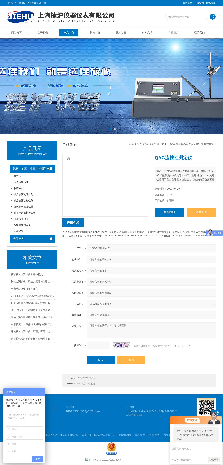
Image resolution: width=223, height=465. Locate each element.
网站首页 (16, 32)
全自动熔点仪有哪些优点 (24, 288)
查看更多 (18, 238)
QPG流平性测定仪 (85, 378)
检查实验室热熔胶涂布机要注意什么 (30, 303)
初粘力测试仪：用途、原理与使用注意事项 (33, 281)
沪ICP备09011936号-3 (103, 435)
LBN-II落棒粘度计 (85, 383)
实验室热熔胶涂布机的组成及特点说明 (31, 317)
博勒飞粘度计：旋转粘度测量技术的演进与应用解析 (33, 310)
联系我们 (211, 3)
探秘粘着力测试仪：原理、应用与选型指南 (33, 331)
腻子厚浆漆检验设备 (25, 212)
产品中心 (69, 32)
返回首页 (187, 3)
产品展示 (144, 144)
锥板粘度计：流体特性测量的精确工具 (31, 324)
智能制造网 (153, 435)
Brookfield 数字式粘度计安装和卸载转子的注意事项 (33, 296)
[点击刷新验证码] (121, 345)
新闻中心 (95, 32)
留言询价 (201, 212)
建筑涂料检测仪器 (23, 206)
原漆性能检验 (21, 182)
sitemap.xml (125, 435)
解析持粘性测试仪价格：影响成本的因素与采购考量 (33, 338)
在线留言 (199, 3)
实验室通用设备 (22, 225)
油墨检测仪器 (21, 219)
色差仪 (17, 176)
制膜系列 (19, 188)
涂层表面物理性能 (23, 194)
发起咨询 (214, 459)
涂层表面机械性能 (23, 200)
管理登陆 (168, 435)
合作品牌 (147, 32)
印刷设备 (19, 231)
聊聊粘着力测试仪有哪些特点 (27, 274)
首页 (134, 144)
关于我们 (42, 32)
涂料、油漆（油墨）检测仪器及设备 (35, 168)
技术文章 (121, 32)
